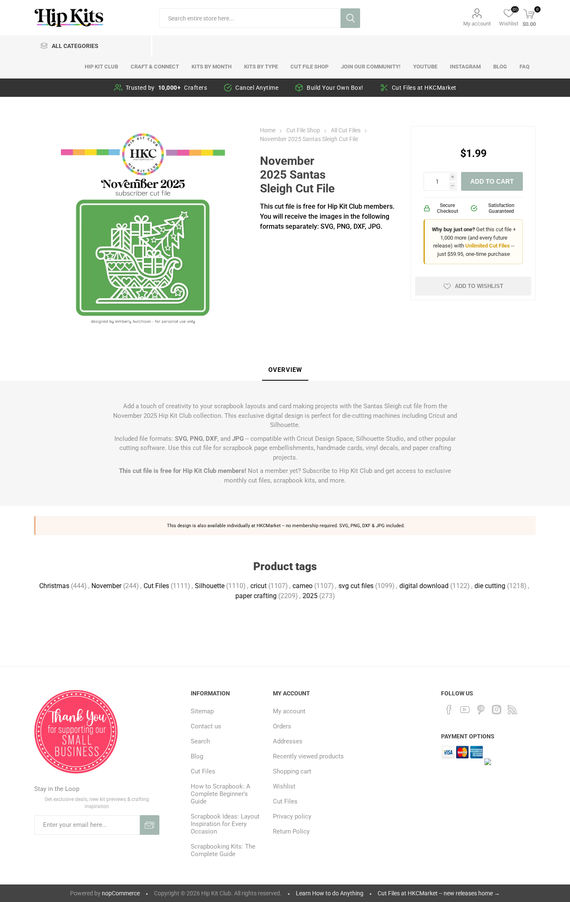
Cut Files (156, 586)
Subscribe (149, 825)
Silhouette (209, 586)
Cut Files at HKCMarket (424, 87)
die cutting (489, 586)
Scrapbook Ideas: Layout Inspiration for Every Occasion (225, 824)
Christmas (54, 586)
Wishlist (284, 786)
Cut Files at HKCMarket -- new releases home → (439, 893)
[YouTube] (465, 709)
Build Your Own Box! (335, 87)
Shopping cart (292, 771)
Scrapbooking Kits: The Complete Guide (223, 850)
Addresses (288, 741)
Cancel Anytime (256, 87)
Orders (282, 726)
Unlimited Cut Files (487, 246)
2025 (310, 596)
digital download (424, 586)
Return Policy (291, 831)
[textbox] (249, 18)
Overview (285, 370)
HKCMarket (269, 525)
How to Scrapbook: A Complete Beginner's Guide (220, 794)
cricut (258, 586)
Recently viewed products (308, 756)
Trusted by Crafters (166, 87)
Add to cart (492, 181)
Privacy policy (292, 816)
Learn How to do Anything (329, 893)
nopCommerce (121, 893)
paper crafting (256, 596)
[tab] (285, 370)
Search (350, 18)
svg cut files (355, 586)
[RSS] (512, 709)
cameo (303, 586)
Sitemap (202, 711)
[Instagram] (496, 709)
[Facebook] (449, 709)
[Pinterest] (480, 709)
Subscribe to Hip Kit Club (337, 471)
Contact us (206, 726)
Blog (197, 756)
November (106, 586)
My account (477, 23)
